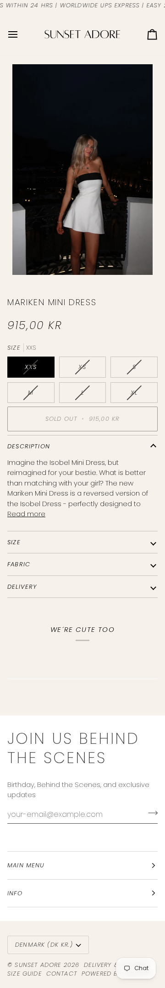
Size (14, 542)
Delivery (22, 586)
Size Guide (24, 973)
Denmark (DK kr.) (44, 944)
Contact (61, 973)
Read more (26, 514)
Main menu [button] (26, 865)
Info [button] (14, 893)
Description (28, 446)
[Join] (150, 813)
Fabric (18, 564)
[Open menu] (21, 34)
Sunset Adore (38, 964)
